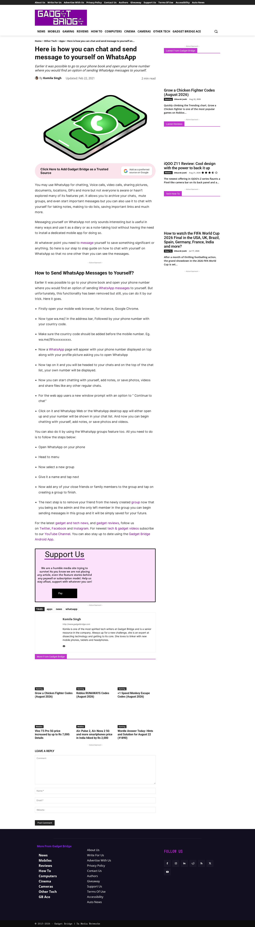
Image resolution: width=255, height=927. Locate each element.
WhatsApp (56, 349)
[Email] (143, 87)
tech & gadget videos (123, 528)
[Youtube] (167, 872)
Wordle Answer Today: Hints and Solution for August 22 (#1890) (135, 734)
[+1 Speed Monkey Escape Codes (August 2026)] (137, 677)
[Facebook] (95, 87)
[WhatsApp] (119, 87)
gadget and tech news (71, 523)
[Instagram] (175, 863)
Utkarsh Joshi (180, 99)
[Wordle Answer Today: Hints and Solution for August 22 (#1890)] (137, 715)
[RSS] (201, 863)
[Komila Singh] (37, 78)
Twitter (45, 528)
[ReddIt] (135, 87)
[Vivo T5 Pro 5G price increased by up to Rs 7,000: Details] (54, 715)
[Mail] (64, 645)
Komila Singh (52, 78)
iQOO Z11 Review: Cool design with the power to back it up (189, 165)
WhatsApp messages (114, 288)
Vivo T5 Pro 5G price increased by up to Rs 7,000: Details (52, 734)
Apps (62, 40)
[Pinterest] (111, 87)
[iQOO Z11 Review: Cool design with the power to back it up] (192, 145)
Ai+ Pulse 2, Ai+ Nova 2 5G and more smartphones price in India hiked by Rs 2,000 (94, 734)
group (135, 502)
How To (168, 251)
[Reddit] (193, 863)
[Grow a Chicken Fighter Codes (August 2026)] (54, 677)
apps (49, 609)
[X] (103, 87)
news (59, 609)
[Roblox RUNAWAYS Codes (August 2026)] (95, 677)
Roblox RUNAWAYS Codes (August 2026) (92, 694)
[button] (216, 31)
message (87, 243)
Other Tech (50, 40)
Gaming (39, 688)
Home (38, 40)
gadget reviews (107, 523)
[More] (152, 87)
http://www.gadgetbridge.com (76, 624)
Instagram (81, 528)
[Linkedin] (127, 87)
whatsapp (71, 609)
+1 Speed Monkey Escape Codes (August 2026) (134, 694)
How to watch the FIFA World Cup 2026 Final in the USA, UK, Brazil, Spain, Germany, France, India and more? (192, 240)
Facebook (59, 528)
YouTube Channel (57, 534)
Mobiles (39, 726)
